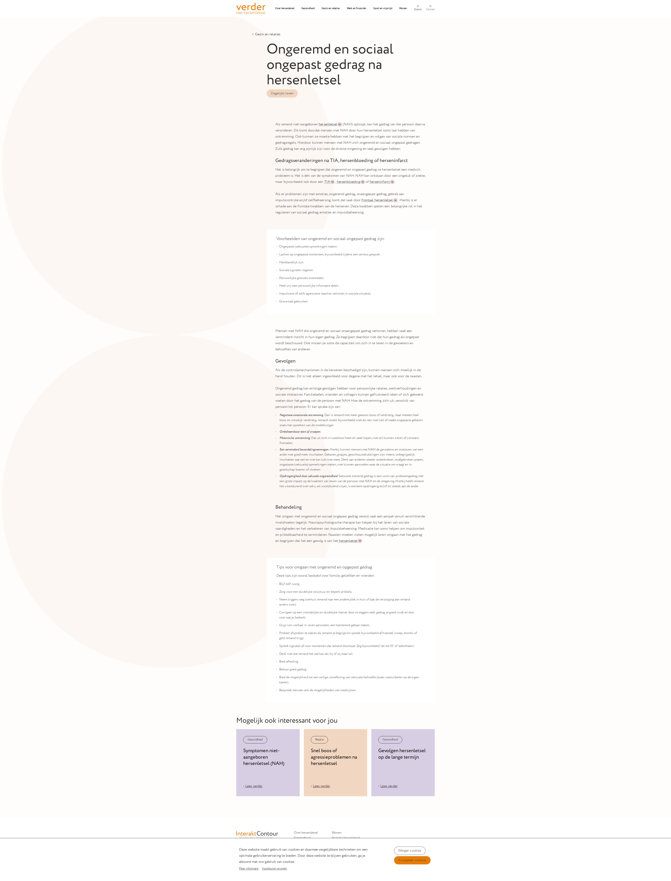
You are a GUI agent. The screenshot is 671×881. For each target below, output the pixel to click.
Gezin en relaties (331, 8)
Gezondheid (308, 8)
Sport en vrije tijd (382, 8)
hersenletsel (328, 124)
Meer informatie (248, 869)
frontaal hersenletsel (377, 200)
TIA (327, 181)
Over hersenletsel (284, 8)
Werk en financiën (356, 8)
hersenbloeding (348, 181)
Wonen (403, 8)
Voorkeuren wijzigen (274, 869)
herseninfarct (380, 181)
